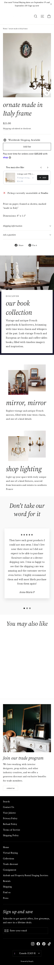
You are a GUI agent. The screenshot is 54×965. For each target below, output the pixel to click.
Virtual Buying (10, 852)
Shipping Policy (10, 835)
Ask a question (9, 234)
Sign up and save (18, 911)
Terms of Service (11, 829)
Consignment (9, 869)
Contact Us (8, 807)
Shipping (7, 128)
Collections (8, 858)
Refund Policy (10, 824)
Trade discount (10, 864)
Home (5, 29)
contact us (11, 788)
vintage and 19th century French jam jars (26, 174)
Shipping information (12, 225)
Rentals (6, 881)
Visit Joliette (9, 812)
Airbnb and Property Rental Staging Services (25, 875)
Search (6, 801)
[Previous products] (41, 167)
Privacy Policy (10, 818)
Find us (6, 892)
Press (5, 898)
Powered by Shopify (27, 961)
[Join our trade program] (27, 728)
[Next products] (47, 167)
